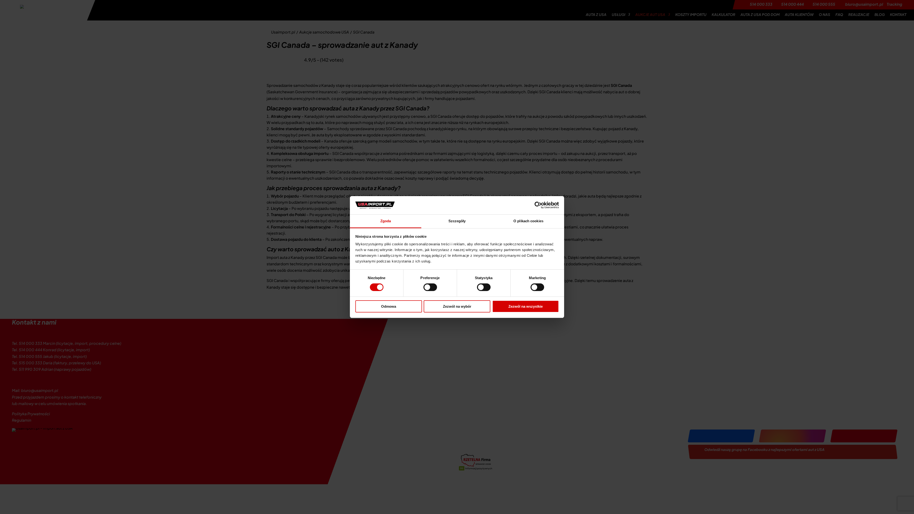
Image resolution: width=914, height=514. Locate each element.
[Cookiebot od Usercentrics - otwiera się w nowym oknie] (538, 205)
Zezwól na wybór (457, 306)
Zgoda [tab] (385, 221)
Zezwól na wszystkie (525, 306)
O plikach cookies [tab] (528, 221)
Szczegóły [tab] (457, 221)
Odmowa (388, 306)
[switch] (430, 287)
